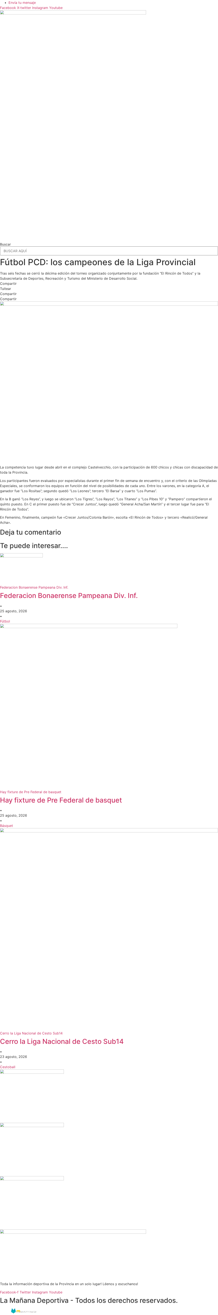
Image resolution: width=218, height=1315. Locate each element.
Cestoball (7, 1067)
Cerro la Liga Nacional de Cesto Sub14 (62, 1041)
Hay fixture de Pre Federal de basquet (61, 800)
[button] (109, 283)
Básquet (6, 825)
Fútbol (5, 621)
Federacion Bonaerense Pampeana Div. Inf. (69, 595)
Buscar (5, 244)
